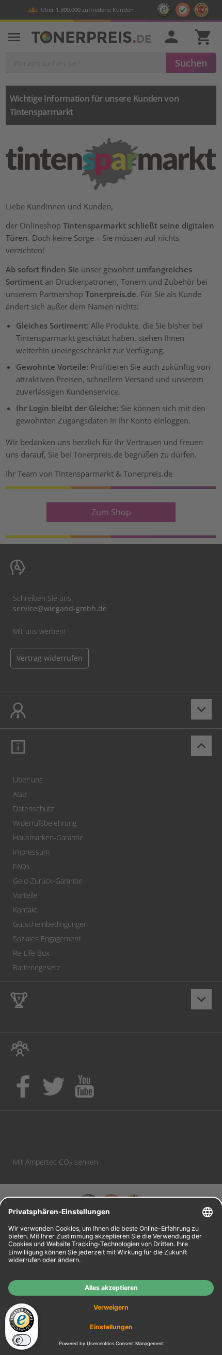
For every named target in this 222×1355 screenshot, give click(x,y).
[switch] (21, 1340)
